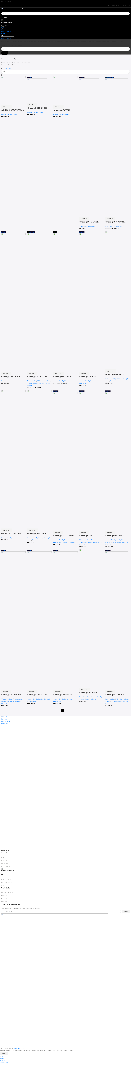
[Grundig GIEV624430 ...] (91, 616)
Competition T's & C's (7, 892)
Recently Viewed (6, 879)
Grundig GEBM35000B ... (38, 695)
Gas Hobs (47, 381)
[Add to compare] (3, 103)
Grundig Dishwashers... (63, 695)
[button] (6, 107)
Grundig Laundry (90, 542)
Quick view (8, 103)
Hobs (42, 381)
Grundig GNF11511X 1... (88, 376)
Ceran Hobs (87, 697)
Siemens (108, 226)
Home (3, 63)
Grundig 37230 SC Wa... (11, 695)
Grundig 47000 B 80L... (37, 533)
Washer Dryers (116, 542)
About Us (4, 860)
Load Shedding (31, 381)
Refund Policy (5, 895)
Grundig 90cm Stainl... (89, 222)
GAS (38, 381)
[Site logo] (65, 10)
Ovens (112, 381)
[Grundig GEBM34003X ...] (117, 298)
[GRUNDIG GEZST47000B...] (13, 88)
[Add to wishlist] (13, 103)
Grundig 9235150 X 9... (115, 695)
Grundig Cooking (12, 114)
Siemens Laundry (116, 226)
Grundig (3, 114)
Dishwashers (83, 383)
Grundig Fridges (64, 114)
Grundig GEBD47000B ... (38, 108)
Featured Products (6, 882)
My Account (4, 901)
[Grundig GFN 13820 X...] (65, 88)
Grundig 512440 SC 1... (89, 535)
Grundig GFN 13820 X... (63, 110)
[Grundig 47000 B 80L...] (39, 457)
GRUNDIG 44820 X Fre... (11, 533)
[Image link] (65, 783)
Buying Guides (5, 866)
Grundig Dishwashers (91, 381)
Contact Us (4, 863)
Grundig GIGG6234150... (38, 376)
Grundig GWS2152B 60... (12, 376)
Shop (8, 63)
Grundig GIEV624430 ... (89, 692)
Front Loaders (95, 540)
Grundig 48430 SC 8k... (115, 222)
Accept (4, 1053)
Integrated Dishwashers (69, 542)
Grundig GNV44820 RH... (64, 535)
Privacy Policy (5, 898)
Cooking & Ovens (32, 383)
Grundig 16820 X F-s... (62, 376)
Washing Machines (85, 540)
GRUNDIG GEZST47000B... (13, 110)
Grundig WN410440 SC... (116, 535)
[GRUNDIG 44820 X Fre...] (13, 457)
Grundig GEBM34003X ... (116, 374)
